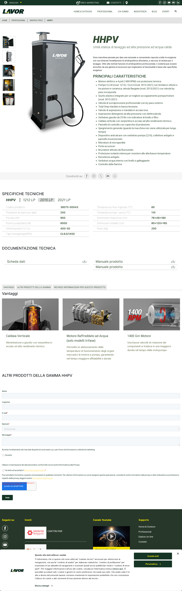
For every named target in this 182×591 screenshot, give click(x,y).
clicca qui (117, 569)
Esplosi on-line (146, 536)
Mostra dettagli (42, 586)
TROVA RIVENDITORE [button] (137, 6)
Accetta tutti (153, 556)
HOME (4, 20)
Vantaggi (8, 287)
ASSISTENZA (140, 11)
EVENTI (165, 11)
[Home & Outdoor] (168, 3)
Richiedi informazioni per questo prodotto (80, 287)
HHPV (50, 20)
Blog (154, 11)
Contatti (143, 541)
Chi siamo (123, 11)
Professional (105, 11)
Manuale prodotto (109, 261)
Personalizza (151, 564)
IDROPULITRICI (36, 20)
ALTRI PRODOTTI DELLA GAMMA (34, 287)
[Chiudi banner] (178, 554)
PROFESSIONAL (18, 20)
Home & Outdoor (83, 11)
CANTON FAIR (54, 531)
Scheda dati (16, 261)
